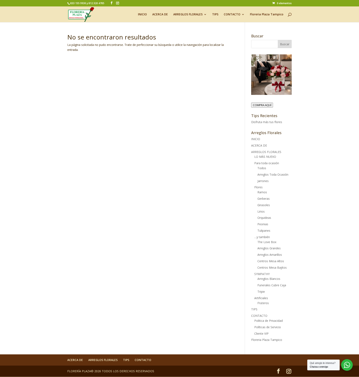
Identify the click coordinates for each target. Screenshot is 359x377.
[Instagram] (117, 3)
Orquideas (264, 218)
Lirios (261, 211)
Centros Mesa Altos (270, 261)
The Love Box (266, 242)
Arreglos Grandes (269, 248)
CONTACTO (232, 14)
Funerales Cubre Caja (271, 285)
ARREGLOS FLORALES (188, 14)
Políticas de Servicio (267, 327)
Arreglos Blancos (268, 279)
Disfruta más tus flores (266, 122)
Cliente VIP (261, 333)
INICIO (142, 14)
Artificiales (261, 298)
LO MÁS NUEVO (265, 157)
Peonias (262, 224)
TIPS (215, 14)
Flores (258, 187)
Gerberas (263, 199)
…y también (262, 237)
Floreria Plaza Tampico (266, 14)
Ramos (262, 192)
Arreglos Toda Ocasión (272, 174)
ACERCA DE (160, 14)
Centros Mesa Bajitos (272, 267)
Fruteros (263, 303)
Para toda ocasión (266, 163)
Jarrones (263, 181)
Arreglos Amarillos (269, 255)
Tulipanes (263, 231)
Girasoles (263, 205)
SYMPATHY (262, 274)
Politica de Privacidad (268, 321)
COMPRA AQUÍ (262, 105)
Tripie (261, 292)
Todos (261, 168)
